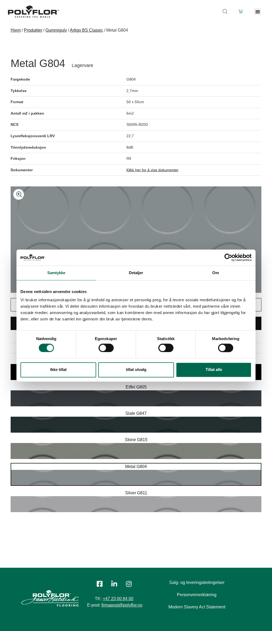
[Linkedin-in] (114, 583)
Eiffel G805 (136, 387)
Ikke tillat (58, 369)
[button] (257, 11)
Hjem (16, 30)
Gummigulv (56, 30)
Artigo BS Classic (86, 30)
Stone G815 (136, 439)
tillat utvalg (136, 369)
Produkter (33, 30)
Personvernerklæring (196, 594)
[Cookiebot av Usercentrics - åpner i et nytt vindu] (228, 257)
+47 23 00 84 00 (118, 598)
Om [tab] (215, 272)
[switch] (106, 348)
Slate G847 (136, 413)
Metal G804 (136, 466)
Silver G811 (136, 493)
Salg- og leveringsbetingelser (196, 582)
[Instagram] (128, 583)
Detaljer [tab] (136, 272)
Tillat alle (214, 369)
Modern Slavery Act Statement (196, 607)
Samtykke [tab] (56, 272)
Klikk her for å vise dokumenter (152, 170)
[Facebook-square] (99, 583)
